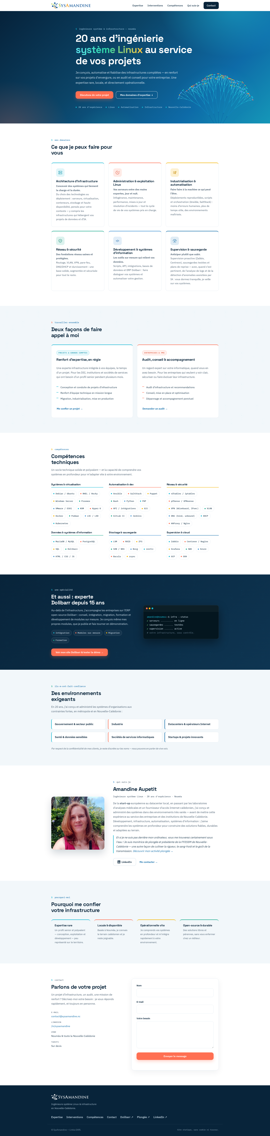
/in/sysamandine (60, 1026)
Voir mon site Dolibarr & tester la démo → (79, 652)
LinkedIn (127, 861)
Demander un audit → (155, 408)
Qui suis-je (193, 5)
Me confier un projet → (70, 408)
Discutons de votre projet (94, 94)
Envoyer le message (175, 1056)
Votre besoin (143, 1018)
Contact (211, 5)
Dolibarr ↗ (126, 1117)
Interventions (155, 5)
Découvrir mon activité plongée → (153, 851)
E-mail (140, 1001)
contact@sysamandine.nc (65, 1016)
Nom (139, 985)
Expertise (137, 5)
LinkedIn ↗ (160, 1117)
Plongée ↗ (143, 1117)
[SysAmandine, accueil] (71, 5)
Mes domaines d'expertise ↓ (136, 94)
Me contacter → (149, 861)
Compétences (175, 5)
